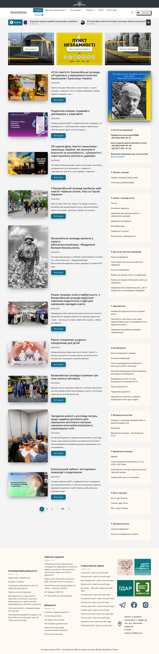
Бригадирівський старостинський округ (97, 580)
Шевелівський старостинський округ (96, 621)
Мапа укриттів (31, 49)
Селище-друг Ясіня (119, 503)
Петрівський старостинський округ (95, 610)
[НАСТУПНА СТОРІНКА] (69, 509)
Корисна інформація (119, 257)
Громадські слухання (119, 231)
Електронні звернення (120, 208)
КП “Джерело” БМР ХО (53, 592)
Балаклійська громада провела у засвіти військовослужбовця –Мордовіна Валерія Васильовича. (73, 243)
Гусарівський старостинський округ (96, 594)
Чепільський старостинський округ (95, 618)
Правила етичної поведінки (19, 592)
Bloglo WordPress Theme (107, 649)
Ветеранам (115, 428)
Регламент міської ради (54, 620)
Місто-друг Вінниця (119, 498)
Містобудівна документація (55, 623)
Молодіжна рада (117, 226)
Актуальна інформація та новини (124, 534)
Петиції (114, 203)
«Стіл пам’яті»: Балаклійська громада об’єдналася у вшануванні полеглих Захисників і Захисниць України (75, 75)
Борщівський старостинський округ (95, 576)
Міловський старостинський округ (95, 602)
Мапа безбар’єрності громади (123, 353)
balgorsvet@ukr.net (133, 633)
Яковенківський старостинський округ (96, 625)
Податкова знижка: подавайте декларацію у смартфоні (70, 112)
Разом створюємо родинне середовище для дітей (68, 341)
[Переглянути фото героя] (128, 100)
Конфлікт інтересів (16, 581)
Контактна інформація (120, 270)
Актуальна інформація (120, 358)
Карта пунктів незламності (79, 49)
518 (62, 509)
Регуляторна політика (53, 634)
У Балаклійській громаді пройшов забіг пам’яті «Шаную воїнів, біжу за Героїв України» (76, 191)
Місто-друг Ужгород (119, 508)
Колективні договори (53, 616)
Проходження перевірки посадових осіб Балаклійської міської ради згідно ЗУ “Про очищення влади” (24, 617)
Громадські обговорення (121, 221)
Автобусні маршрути (128, 49)
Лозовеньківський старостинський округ (97, 598)
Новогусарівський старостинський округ (98, 606)
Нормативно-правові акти (19, 578)
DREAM (114, 456)
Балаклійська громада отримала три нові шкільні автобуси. (74, 377)
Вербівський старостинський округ (95, 584)
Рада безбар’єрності (119, 386)
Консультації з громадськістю (123, 236)
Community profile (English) (122, 182)
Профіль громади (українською (124, 177)
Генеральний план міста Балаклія (125, 477)
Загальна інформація (120, 529)
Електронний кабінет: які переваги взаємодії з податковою (73, 470)
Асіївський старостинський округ (94, 573)
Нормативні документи (120, 391)
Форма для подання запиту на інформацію (128, 275)
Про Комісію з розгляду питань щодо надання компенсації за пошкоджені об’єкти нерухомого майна (129, 322)
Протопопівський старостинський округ (97, 614)
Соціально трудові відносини (56, 612)
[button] (69, 509)
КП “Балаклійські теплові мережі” (58, 596)
